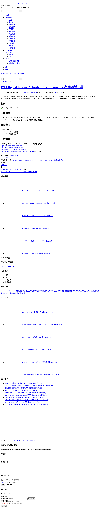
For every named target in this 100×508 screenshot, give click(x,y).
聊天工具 (12, 34)
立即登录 (4, 266)
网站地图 (32, 441)
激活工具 (4, 165)
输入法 (11, 22)
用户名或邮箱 (5, 480)
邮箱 (2, 496)
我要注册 (13, 73)
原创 (10, 20)
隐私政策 (19, 441)
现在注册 (11, 266)
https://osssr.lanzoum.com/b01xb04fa (12, 147)
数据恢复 (68, 291)
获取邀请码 (5, 503)
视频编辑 (13, 293)
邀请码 (11, 503)
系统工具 (12, 38)
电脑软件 (8, 17)
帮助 (6, 67)
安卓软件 (8, 50)
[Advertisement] (50, 420)
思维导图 (61, 291)
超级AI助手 (14, 155)
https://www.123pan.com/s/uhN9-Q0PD (13, 149)
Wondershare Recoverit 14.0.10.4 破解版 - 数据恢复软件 (19, 172)
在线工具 (8, 58)
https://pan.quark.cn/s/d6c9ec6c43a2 (12, 146)
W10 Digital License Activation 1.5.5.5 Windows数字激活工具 (42, 87)
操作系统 (8, 53)
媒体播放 (12, 31)
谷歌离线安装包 (14, 61)
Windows (11, 54)
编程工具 (12, 48)
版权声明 (25, 441)
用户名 (3, 494)
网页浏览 (12, 24)
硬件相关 (12, 46)
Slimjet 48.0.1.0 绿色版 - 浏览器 (11, 169)
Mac (7, 291)
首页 (7, 15)
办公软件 (12, 27)
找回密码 (21, 73)
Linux (10, 56)
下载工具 (18, 291)
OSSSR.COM (22, 3)
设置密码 (4, 501)
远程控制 (24, 293)
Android (3, 291)
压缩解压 (30, 291)
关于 (6, 69)
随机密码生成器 (14, 63)
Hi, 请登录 (4, 73)
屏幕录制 (12, 43)
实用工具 (12, 41)
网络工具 (12, 36)
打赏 (5, 158)
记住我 (9, 485)
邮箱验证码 (5, 498)
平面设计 (12, 29)
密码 (9, 482)
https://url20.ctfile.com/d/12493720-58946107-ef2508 (17, 151)
